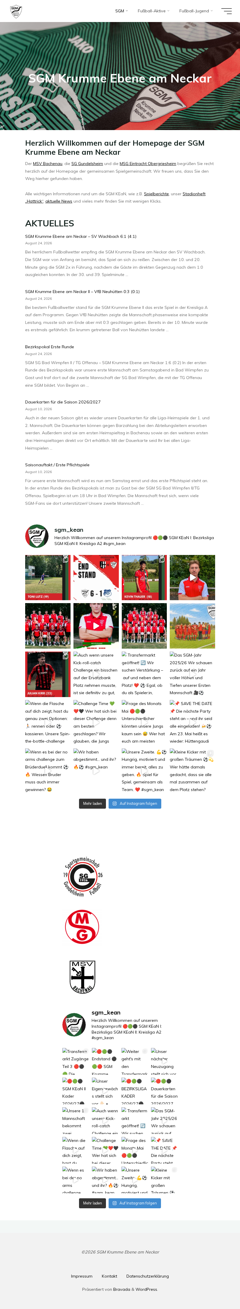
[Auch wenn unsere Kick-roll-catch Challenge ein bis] (96, 674)
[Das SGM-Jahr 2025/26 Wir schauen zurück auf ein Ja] (192, 674)
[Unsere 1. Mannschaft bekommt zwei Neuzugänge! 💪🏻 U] (48, 674)
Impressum (81, 1276)
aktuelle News (58, 201)
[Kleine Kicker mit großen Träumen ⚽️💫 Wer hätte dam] (192, 771)
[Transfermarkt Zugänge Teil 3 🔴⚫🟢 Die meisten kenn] (48, 577)
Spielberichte (156, 193)
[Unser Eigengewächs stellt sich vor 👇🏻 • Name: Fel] (96, 626)
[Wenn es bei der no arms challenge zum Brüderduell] (48, 771)
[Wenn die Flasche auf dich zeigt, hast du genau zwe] (48, 723)
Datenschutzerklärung (147, 1276)
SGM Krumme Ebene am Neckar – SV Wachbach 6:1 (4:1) (80, 236)
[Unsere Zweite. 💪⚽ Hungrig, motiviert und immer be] (144, 771)
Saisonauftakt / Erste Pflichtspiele (57, 464)
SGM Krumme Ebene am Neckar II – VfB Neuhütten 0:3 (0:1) (82, 291)
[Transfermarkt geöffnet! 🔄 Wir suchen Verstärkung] (144, 674)
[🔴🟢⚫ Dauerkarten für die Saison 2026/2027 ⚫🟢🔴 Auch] (192, 626)
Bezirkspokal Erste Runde (49, 346)
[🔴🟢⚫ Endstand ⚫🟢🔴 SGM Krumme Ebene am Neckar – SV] (96, 577)
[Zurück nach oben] (217, 1286)
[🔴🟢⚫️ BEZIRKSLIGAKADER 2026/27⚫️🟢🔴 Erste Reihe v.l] (144, 626)
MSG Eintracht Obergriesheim (148, 163)
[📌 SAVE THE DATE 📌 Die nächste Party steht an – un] (192, 723)
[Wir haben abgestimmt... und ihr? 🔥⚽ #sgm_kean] (96, 771)
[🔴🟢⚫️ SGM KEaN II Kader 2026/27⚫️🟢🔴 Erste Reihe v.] (48, 626)
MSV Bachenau (47, 163)
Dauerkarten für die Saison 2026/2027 (63, 402)
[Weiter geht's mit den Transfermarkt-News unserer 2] (144, 577)
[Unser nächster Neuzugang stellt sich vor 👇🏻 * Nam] (192, 577)
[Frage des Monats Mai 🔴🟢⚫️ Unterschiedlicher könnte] (144, 723)
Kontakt (109, 1276)
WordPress (146, 1289)
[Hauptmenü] (226, 11)
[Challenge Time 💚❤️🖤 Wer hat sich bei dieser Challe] (96, 723)
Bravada (121, 1289)
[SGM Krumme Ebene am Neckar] (16, 11)
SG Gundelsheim (87, 163)
